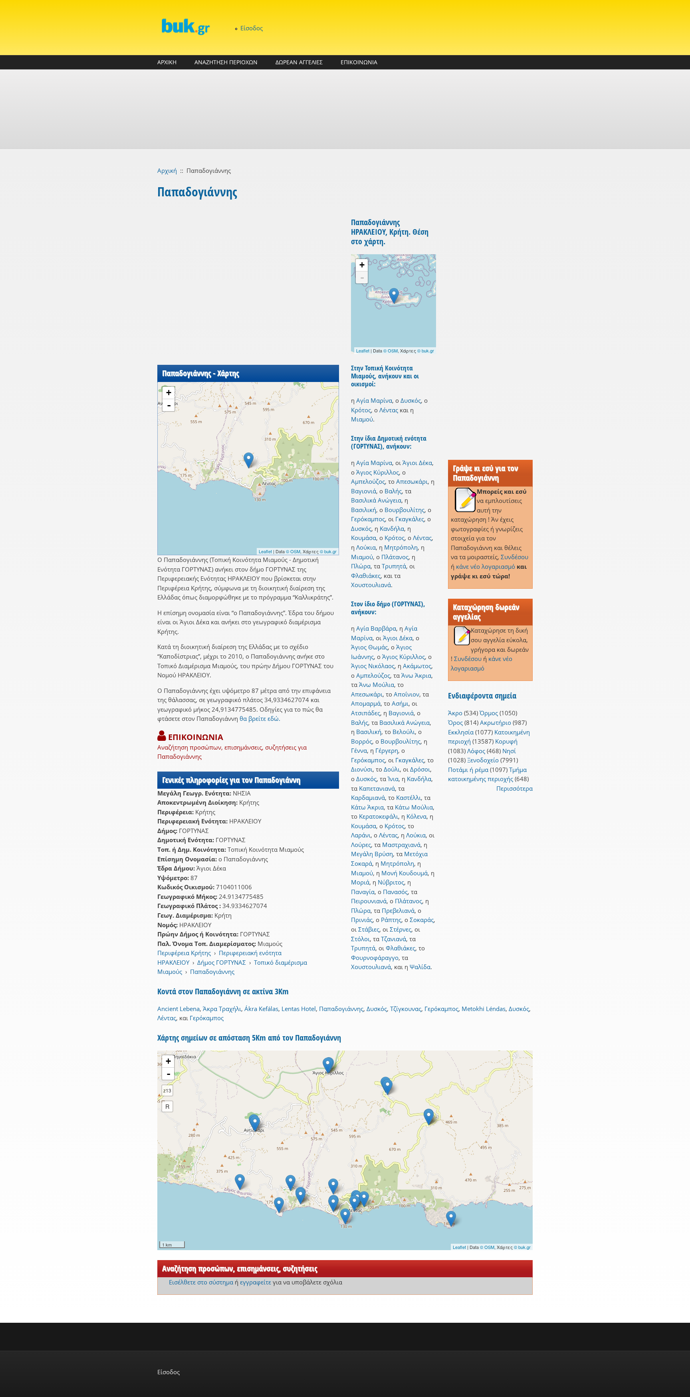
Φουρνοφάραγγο (375, 958)
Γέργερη (386, 750)
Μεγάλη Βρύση (372, 854)
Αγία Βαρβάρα (376, 628)
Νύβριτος (391, 882)
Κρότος (361, 410)
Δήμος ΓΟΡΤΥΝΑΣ (221, 962)
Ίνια (393, 779)
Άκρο (455, 713)
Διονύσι (362, 769)
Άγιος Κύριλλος (377, 472)
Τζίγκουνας (405, 1009)
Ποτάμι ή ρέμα (468, 770)
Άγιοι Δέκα (417, 463)
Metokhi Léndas (484, 1009)
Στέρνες (400, 929)
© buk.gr (328, 551)
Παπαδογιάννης (212, 972)
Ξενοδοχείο (483, 760)
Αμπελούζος (368, 481)
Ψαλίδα (420, 967)
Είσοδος (251, 28)
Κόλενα (416, 816)
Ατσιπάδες (365, 713)
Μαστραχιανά (401, 845)
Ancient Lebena (178, 1009)
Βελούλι (404, 732)
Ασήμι (400, 703)
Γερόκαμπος (368, 519)
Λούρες (361, 845)
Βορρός (361, 741)
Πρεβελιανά (398, 910)
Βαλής (393, 491)
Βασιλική (363, 510)
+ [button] (168, 393)
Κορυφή (506, 741)
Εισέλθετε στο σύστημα (201, 1282)
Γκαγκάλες (409, 519)
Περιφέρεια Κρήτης (184, 953)
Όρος (455, 722)
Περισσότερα (514, 788)
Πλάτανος (394, 557)
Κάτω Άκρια (367, 807)
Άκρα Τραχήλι (222, 1009)
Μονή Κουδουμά (404, 873)
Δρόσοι (420, 769)
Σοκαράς (422, 920)
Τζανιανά (393, 939)
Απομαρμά (366, 703)
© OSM (293, 551)
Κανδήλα (392, 528)
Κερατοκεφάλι (378, 816)
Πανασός (395, 892)
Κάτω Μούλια (414, 807)
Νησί (509, 751)
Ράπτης (391, 920)
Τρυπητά (394, 566)
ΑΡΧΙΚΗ (166, 62)
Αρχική (167, 170)
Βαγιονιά (363, 491)
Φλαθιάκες (366, 576)
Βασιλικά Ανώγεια (376, 500)
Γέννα (359, 750)
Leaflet (265, 551)
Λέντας (388, 410)
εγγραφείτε (255, 1282)
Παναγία (363, 892)
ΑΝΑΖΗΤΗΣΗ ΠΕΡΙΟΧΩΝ (226, 62)
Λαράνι (361, 835)
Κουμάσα (363, 538)
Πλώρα (361, 566)
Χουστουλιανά (371, 585)
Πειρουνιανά (369, 901)
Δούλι (392, 769)
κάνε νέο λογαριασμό (485, 566)
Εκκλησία (461, 732)
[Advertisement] (345, 109)
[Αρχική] (185, 26)
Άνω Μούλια (376, 685)
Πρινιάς (362, 920)
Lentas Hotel (299, 1009)
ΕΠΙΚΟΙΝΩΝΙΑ (359, 62)
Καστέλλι (408, 797)
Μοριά (360, 882)
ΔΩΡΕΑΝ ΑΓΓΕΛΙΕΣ (299, 62)
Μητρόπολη (401, 547)
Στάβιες (368, 929)
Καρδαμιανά (368, 797)
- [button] (169, 405)
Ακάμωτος (417, 666)
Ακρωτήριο (495, 722)
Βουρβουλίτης (404, 510)
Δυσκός (411, 400)
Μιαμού (362, 419)
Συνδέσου (514, 557)
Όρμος (489, 713)
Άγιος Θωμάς (369, 647)
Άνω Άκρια (416, 675)
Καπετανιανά (377, 788)
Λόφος (476, 751)
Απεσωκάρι (412, 481)
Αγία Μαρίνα (374, 400)
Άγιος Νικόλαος (373, 666)
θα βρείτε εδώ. (260, 718)
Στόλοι (360, 939)
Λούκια (366, 547)
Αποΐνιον (406, 694)
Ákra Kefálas (261, 1009)
